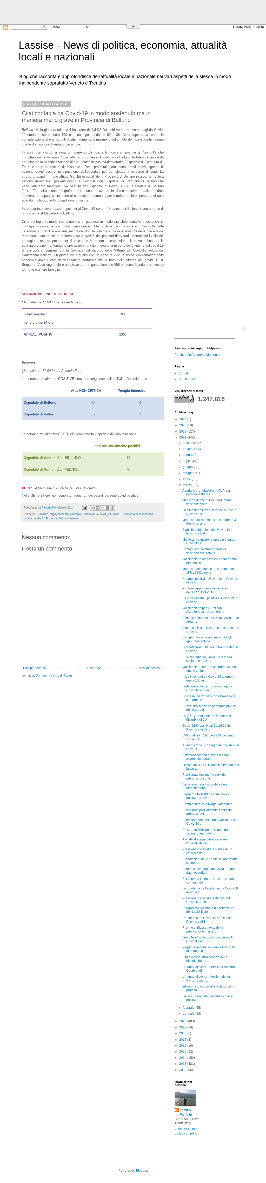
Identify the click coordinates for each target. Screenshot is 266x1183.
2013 (183, 1064)
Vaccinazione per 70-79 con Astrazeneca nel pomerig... (203, 610)
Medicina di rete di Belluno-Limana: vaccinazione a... (207, 502)
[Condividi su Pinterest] (112, 508)
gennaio (189, 1013)
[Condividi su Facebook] (107, 508)
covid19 (117, 514)
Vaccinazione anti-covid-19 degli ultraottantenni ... (205, 786)
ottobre (188, 455)
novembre (190, 449)
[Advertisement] (207, 180)
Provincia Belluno (57, 518)
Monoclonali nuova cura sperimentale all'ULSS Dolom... (209, 570)
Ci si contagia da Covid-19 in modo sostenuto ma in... (207, 659)
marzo (187, 485)
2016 (183, 1045)
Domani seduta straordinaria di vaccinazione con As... (204, 551)
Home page (92, 668)
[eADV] (244, 328)
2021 (183, 437)
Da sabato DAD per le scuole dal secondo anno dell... (205, 831)
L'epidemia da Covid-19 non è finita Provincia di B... (207, 919)
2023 (183, 425)
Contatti (183, 373)
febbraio (189, 1008)
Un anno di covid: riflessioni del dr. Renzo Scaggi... (206, 978)
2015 (183, 1051)
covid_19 (105, 514)
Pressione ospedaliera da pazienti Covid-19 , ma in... (206, 900)
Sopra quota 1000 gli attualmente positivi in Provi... (205, 796)
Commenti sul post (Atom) (54, 675)
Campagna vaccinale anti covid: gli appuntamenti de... (207, 639)
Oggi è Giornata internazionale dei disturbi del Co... (206, 717)
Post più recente (34, 668)
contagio (75, 514)
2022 (183, 431)
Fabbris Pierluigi (186, 1112)
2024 (183, 419)
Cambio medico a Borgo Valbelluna (207, 804)
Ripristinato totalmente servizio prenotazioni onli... (204, 776)
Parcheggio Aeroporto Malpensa (197, 355)
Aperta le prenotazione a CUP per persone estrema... (206, 492)
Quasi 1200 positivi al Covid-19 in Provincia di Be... (206, 727)
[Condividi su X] (102, 508)
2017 (183, 1039)
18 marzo (42, 514)
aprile (187, 479)
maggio (188, 473)
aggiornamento (59, 514)
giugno (188, 467)
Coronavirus (90, 514)
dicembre (190, 443)
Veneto (73, 518)
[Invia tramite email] (92, 508)
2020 (183, 1021)
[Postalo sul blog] (97, 508)
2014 (183, 1058)
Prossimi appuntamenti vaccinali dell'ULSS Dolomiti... (205, 590)
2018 (183, 1033)
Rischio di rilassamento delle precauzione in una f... (202, 929)
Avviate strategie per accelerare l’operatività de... (204, 841)
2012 (183, 1070)
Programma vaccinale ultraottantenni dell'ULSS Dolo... (208, 910)
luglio (187, 461)
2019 (183, 1027)
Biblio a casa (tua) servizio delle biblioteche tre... (204, 959)
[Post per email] (84, 507)
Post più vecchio (150, 668)
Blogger (141, 1170)
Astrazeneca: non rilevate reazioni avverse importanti (206, 757)
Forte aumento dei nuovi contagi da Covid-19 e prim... (207, 688)
